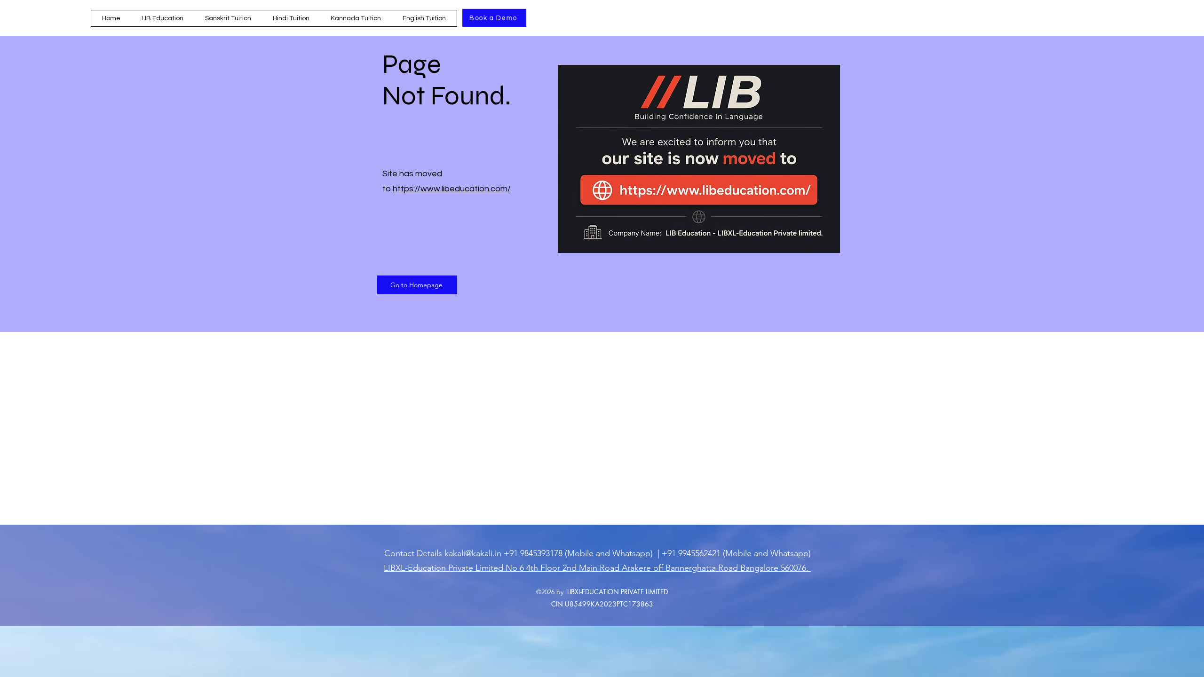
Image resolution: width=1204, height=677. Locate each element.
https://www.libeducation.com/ (452, 188)
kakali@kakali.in (472, 553)
